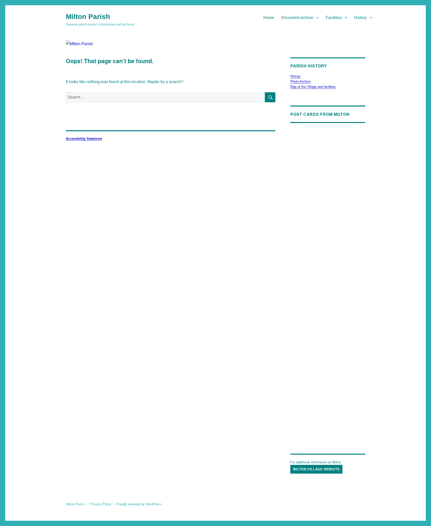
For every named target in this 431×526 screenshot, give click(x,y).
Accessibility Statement (84, 138)
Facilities (334, 17)
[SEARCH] (270, 97)
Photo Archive (300, 81)
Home (268, 17)
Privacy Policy (101, 504)
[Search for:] (165, 97)
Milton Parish (88, 16)
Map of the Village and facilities (313, 87)
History (360, 17)
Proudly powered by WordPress (139, 504)
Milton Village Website (316, 469)
